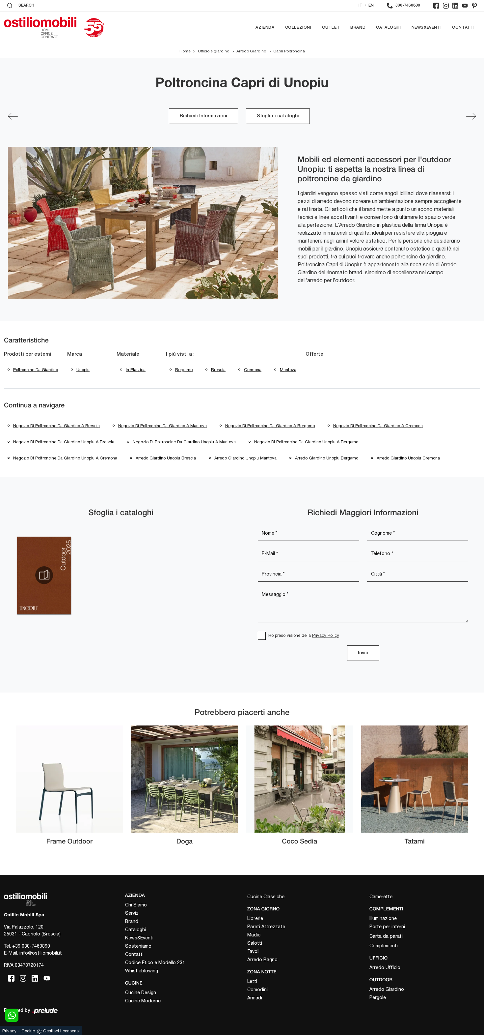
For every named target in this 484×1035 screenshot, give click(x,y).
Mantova (288, 369)
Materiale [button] (128, 354)
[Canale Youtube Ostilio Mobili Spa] (465, 5)
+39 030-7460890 (31, 946)
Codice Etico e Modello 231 (155, 962)
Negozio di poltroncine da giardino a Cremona (378, 425)
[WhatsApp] (11, 1015)
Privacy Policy (325, 635)
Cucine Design (140, 992)
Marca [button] (74, 354)
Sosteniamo (138, 946)
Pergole (377, 997)
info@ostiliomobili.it (40, 953)
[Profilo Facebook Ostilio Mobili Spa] (436, 5)
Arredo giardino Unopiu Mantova (245, 458)
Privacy (9, 1030)
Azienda (264, 27)
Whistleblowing (141, 970)
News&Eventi (427, 27)
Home (185, 51)
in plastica (136, 369)
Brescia (218, 369)
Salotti (254, 943)
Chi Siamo (136, 904)
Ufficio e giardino (213, 51)
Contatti (463, 27)
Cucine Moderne (143, 1000)
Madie (253, 934)
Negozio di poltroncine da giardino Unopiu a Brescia (63, 441)
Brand (357, 27)
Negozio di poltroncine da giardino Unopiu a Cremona (65, 458)
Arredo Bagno (262, 959)
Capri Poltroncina (289, 51)
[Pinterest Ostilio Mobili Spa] (474, 5)
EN (371, 5)
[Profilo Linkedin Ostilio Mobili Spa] (455, 5)
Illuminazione (383, 918)
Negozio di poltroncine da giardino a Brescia (56, 425)
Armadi (254, 997)
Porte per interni (387, 926)
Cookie (28, 1030)
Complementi (383, 945)
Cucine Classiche (265, 896)
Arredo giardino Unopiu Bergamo (326, 458)
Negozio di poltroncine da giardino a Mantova (162, 425)
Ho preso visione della (303, 635)
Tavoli (253, 951)
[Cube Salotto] (13, 116)
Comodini (257, 989)
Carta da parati (386, 936)
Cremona (252, 369)
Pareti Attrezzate (266, 926)
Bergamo (184, 369)
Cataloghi (388, 27)
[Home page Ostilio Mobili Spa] (40, 27)
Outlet (331, 27)
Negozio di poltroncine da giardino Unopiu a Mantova (184, 441)
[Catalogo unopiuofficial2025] (44, 575)
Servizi (132, 913)
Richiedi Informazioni (203, 116)
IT (361, 5)
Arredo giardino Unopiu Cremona (408, 458)
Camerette (380, 896)
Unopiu (83, 369)
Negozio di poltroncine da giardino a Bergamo (270, 425)
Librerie (255, 918)
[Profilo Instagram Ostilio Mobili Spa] (446, 5)
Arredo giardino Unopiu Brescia (166, 458)
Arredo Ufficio (384, 967)
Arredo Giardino (251, 51)
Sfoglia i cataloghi (278, 116)
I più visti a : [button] (180, 354)
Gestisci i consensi (61, 1030)
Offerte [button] (314, 354)
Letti (252, 981)
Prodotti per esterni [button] (27, 354)
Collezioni (298, 27)
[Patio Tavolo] (471, 116)
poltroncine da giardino (35, 369)
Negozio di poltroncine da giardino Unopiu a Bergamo (306, 441)
